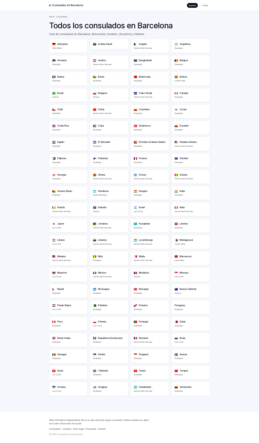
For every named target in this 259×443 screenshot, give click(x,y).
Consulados (55, 429)
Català (205, 5)
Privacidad (90, 429)
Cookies (102, 429)
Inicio (51, 16)
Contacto (67, 429)
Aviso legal (78, 429)
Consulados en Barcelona (67, 5)
